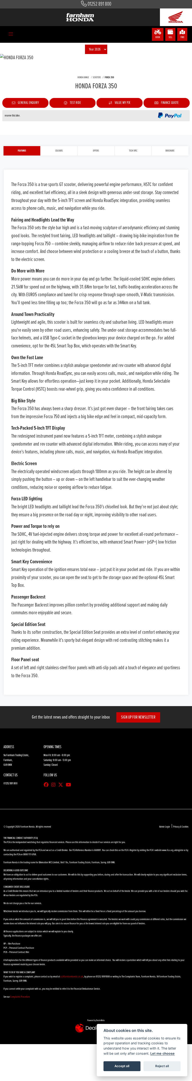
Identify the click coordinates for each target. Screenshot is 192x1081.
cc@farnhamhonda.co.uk (71, 977)
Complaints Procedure (20, 997)
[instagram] (54, 785)
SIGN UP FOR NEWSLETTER (138, 717)
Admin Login (164, 827)
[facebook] (47, 785)
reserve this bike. (12, 116)
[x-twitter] (62, 785)
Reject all (162, 1066)
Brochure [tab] (170, 150)
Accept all (121, 1066)
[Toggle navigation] (11, 34)
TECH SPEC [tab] (133, 150)
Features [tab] (22, 150)
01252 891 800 (99, 4)
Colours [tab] (59, 150)
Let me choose (162, 1053)
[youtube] (70, 785)
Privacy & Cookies (180, 827)
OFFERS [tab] (96, 150)
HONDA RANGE (83, 77)
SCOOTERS (97, 77)
